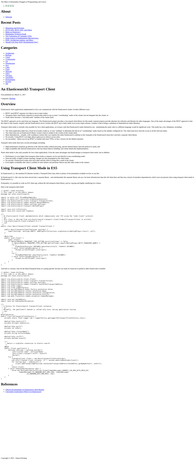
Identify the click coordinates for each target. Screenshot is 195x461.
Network (8, 71)
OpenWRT (9, 78)
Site (6, 84)
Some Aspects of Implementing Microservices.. (22, 38)
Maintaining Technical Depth (15, 34)
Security (8, 82)
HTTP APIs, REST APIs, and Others (18, 30)
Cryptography (10, 59)
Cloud (7, 57)
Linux (7, 69)
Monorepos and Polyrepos (14, 28)
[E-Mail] (11, 6)
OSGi (7, 73)
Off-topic (8, 75)
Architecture (9, 53)
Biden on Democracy (13, 32)
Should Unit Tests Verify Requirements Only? (21, 42)
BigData (8, 55)
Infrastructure (10, 63)
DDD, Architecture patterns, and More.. (19, 40)
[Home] (6, 6)
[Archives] (8, 6)
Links (7, 67)
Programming (10, 80)
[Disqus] (97, 425)
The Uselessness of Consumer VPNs (18, 36)
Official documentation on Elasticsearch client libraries (24, 390)
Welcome (8, 17)
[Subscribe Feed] (13, 6)
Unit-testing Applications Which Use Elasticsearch (23, 392)
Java (7, 65)
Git (6, 61)
